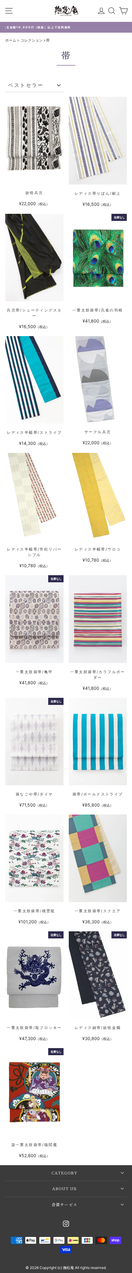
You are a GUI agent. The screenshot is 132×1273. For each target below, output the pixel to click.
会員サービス (64, 1204)
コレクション (32, 40)
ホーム (10, 40)
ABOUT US (64, 1188)
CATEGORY (64, 1173)
